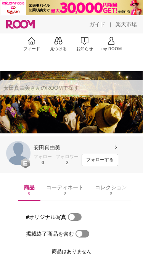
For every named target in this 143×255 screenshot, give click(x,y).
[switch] (75, 217)
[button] (18, 153)
